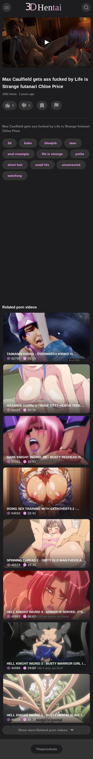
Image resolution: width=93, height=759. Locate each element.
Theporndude (46, 749)
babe (28, 143)
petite (79, 154)
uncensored (71, 165)
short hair (15, 165)
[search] (86, 7)
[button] (46, 42)
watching (15, 175)
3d (10, 143)
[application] (46, 42)
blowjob (50, 143)
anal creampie (18, 154)
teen (73, 143)
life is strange (52, 154)
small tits (42, 165)
